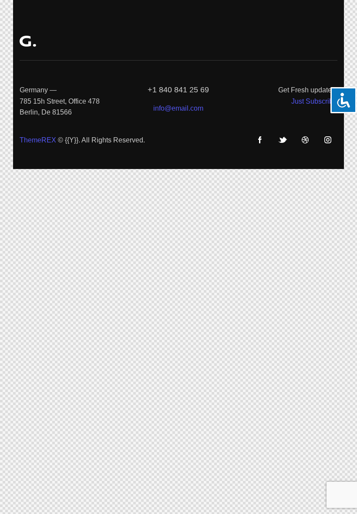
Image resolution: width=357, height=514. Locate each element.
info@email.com (178, 108)
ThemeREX (38, 140)
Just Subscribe (314, 101)
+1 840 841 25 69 (178, 89)
